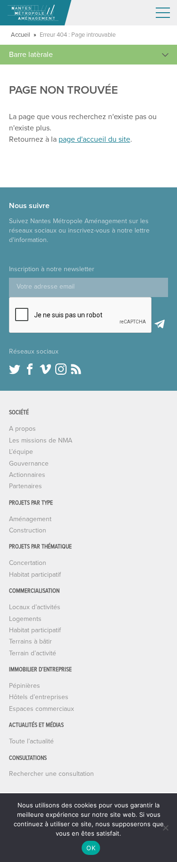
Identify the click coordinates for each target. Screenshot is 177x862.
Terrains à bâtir (30, 641)
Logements (25, 619)
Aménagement (30, 519)
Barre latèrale (31, 54)
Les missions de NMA (40, 440)
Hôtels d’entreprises (38, 697)
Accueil (20, 35)
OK (90, 848)
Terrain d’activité (32, 653)
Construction (27, 530)
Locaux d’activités (34, 607)
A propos (22, 429)
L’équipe (21, 452)
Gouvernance (29, 463)
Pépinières (24, 686)
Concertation (27, 563)
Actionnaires (27, 475)
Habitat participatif (35, 575)
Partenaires (25, 486)
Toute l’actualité (31, 741)
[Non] (165, 827)
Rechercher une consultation (51, 774)
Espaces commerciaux (41, 709)
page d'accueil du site (94, 139)
